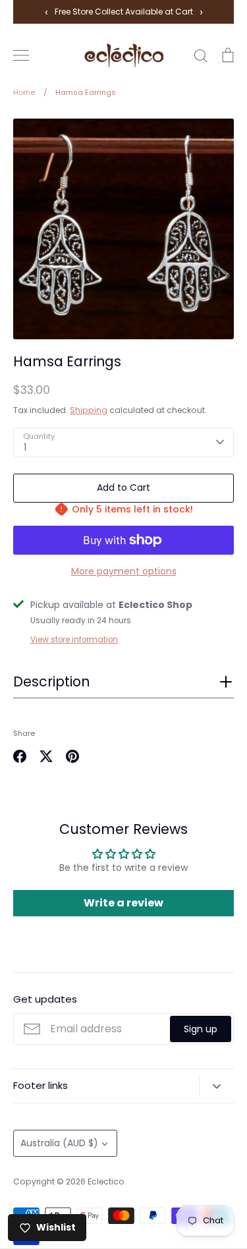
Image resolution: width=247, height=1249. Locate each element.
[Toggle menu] (21, 55)
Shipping (88, 410)
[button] (123, 686)
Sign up (200, 1029)
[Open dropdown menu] (216, 1086)
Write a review (123, 902)
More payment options (124, 571)
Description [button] (51, 681)
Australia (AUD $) (59, 1143)
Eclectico (106, 1181)
